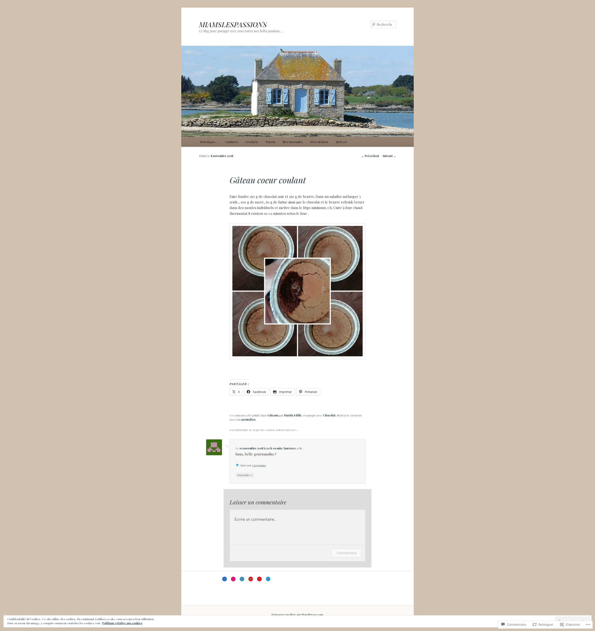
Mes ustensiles (293, 142)
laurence (290, 448)
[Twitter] (268, 579)
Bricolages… (209, 142)
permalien (248, 419)
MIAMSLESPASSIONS (233, 24)
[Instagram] (233, 579)
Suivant (389, 156)
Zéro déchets (319, 142)
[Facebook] (224, 579)
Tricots (270, 142)
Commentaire (346, 553)
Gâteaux (273, 415)
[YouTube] (250, 579)
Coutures (231, 142)
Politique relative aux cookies (122, 623)
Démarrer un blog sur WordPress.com (297, 615)
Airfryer (341, 142)
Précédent (370, 156)
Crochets (251, 142)
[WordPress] (242, 579)
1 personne (259, 465)
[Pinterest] (259, 579)
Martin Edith (292, 415)
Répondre (244, 475)
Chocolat (329, 415)
